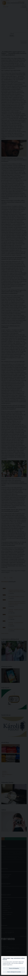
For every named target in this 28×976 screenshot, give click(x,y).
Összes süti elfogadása (14, 968)
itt (9, 963)
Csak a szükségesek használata (14, 971)
